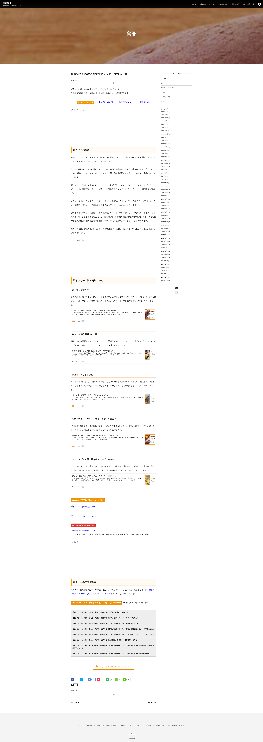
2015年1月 (164, 257)
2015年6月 (164, 241)
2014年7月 (164, 270)
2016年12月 (164, 183)
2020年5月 (164, 111)
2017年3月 (164, 179)
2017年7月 (164, 173)
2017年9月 (164, 166)
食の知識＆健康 (165, 97)
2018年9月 (164, 140)
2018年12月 (164, 134)
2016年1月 (164, 218)
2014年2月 (164, 277)
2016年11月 (164, 186)
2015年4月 (164, 248)
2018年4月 (164, 150)
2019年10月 (164, 118)
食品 (75, 684)
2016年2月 (164, 215)
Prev (76, 702)
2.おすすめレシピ (126, 102)
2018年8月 (164, 144)
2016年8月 (164, 196)
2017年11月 (164, 160)
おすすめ (164, 78)
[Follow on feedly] (253, 4)
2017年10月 (164, 163)
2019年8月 (164, 124)
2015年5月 (164, 244)
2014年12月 (164, 261)
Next (150, 702)
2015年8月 (164, 235)
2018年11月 (164, 137)
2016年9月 (164, 192)
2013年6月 (164, 280)
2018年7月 (164, 147)
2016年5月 (164, 205)
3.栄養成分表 (143, 102)
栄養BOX (7, 3)
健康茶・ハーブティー (167, 87)
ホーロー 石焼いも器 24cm (84, 507)
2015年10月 (164, 228)
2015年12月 (164, 222)
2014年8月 (164, 267)
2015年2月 (164, 254)
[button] (259, 4)
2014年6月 (164, 274)
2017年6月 (164, 176)
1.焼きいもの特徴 (106, 102)
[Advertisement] (113, 126)
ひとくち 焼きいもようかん (85, 516)
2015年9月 (164, 231)
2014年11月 (164, 264)
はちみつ (164, 83)
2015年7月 (164, 238)
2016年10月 (164, 189)
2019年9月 (164, 121)
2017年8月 (164, 169)
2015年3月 (164, 251)
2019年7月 (164, 127)
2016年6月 (164, 202)
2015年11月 (164, 225)
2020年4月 (164, 114)
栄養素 (163, 92)
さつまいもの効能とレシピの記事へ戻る (115, 667)
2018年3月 (164, 153)
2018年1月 (164, 157)
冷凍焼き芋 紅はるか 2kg (83, 530)
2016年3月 (164, 212)
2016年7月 (164, 199)
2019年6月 (164, 130)
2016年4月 (164, 209)
